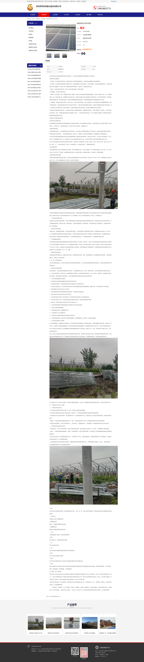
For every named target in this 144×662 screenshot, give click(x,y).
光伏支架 (43, 18)
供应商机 (43, 14)
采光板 (30, 40)
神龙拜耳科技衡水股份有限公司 (48, 649)
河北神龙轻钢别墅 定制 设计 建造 (89, 633)
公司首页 (32, 14)
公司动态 (77, 14)
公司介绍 (66, 14)
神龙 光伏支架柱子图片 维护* (34, 93)
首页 (33, 18)
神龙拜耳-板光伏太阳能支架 (35, 633)
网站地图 (55, 651)
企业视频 (55, 14)
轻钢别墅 (31, 37)
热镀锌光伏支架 (33, 50)
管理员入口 (49, 651)
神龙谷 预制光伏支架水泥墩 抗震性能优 (35, 72)
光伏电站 (31, 28)
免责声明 (45, 651)
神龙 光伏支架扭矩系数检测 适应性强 (35, 84)
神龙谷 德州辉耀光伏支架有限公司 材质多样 (35, 87)
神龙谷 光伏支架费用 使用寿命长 (35, 78)
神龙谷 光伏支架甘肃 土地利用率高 (35, 90)
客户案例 (88, 14)
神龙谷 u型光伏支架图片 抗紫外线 (35, 96)
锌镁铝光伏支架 (33, 47)
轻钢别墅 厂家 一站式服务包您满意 (71, 633)
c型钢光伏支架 (32, 44)
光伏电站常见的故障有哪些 (34, 69)
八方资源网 (39, 651)
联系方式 (100, 14)
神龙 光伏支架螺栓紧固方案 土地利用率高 (35, 75)
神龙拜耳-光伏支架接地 (53, 633)
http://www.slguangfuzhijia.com (53, 596)
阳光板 (30, 34)
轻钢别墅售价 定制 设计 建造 (107, 633)
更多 (41, 65)
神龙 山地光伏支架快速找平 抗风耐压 (35, 81)
